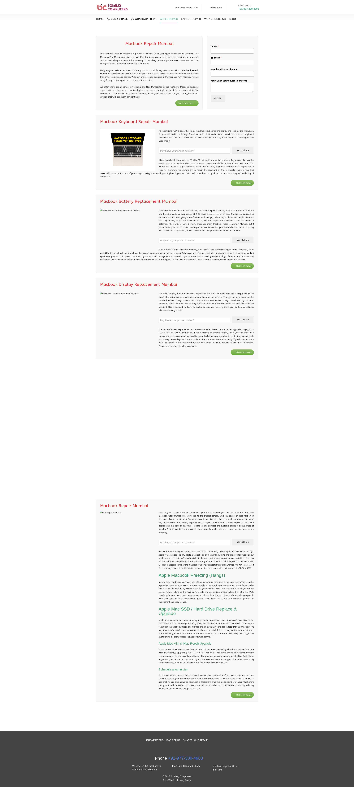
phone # (216, 57)
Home (100, 19)
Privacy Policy (184, 780)
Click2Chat (168, 780)
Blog (232, 19)
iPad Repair (173, 740)
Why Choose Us (215, 19)
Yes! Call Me (243, 150)
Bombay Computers (189, 519)
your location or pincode (224, 69)
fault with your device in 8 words (229, 80)
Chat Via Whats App (185, 103)
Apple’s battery (217, 210)
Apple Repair (169, 19)
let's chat (217, 98)
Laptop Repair (191, 19)
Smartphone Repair (195, 740)
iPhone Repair (155, 740)
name (215, 46)
